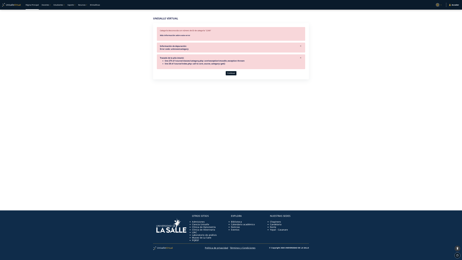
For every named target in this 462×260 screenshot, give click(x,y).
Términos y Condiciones (242, 248)
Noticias (235, 227)
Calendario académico (243, 224)
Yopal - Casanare (279, 229)
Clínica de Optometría (204, 227)
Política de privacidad (216, 248)
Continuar (231, 73)
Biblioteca (236, 221)
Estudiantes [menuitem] (58, 5)
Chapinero (275, 221)
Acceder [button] (455, 5)
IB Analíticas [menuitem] (95, 5)
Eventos (235, 229)
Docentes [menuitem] (45, 5)
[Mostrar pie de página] (457, 255)
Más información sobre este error (175, 35)
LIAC (194, 232)
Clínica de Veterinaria (203, 229)
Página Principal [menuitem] (32, 5)
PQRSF (195, 240)
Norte (273, 227)
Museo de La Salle (201, 237)
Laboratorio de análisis (204, 235)
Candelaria (275, 224)
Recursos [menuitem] (82, 5)
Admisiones (198, 221)
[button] (438, 5)
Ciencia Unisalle (200, 224)
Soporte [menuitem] (70, 5)
